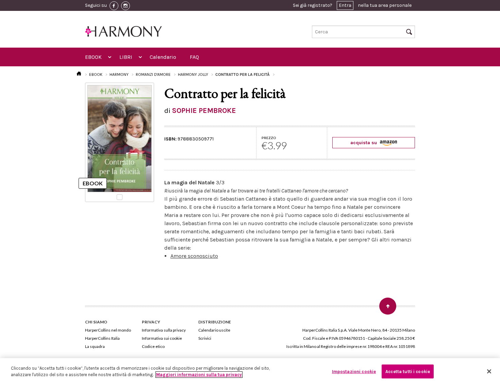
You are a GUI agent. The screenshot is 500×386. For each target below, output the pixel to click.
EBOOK (93, 57)
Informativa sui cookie (162, 338)
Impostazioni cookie (354, 371)
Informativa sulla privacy (164, 330)
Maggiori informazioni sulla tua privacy (199, 374)
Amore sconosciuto (194, 256)
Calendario (163, 57)
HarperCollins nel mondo (108, 330)
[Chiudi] (489, 371)
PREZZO (269, 138)
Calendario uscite (214, 330)
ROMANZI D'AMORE (153, 74)
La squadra (95, 346)
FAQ (194, 57)
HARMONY (119, 74)
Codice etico (153, 346)
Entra (345, 5)
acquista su (364, 143)
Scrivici (204, 338)
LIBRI (125, 57)
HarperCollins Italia (102, 338)
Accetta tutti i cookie (407, 371)
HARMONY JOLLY (193, 74)
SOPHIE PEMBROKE (204, 110)
